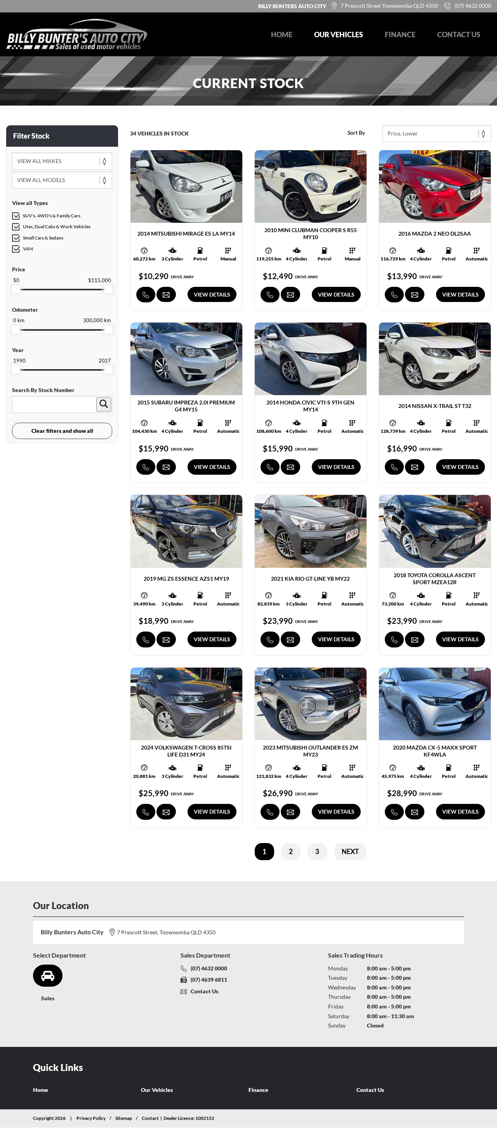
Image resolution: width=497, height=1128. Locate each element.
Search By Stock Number (43, 390)
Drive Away (182, 276)
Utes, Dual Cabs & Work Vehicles (56, 226)
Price (18, 269)
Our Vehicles (338, 34)
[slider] (16, 289)
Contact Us (458, 34)
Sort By (356, 132)
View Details (212, 294)
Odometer (25, 309)
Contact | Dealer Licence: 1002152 (178, 1118)
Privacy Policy (91, 1118)
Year (18, 350)
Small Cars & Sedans (43, 238)
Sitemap (123, 1118)
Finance (400, 34)
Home (281, 34)
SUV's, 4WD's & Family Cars (51, 216)
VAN (28, 249)
